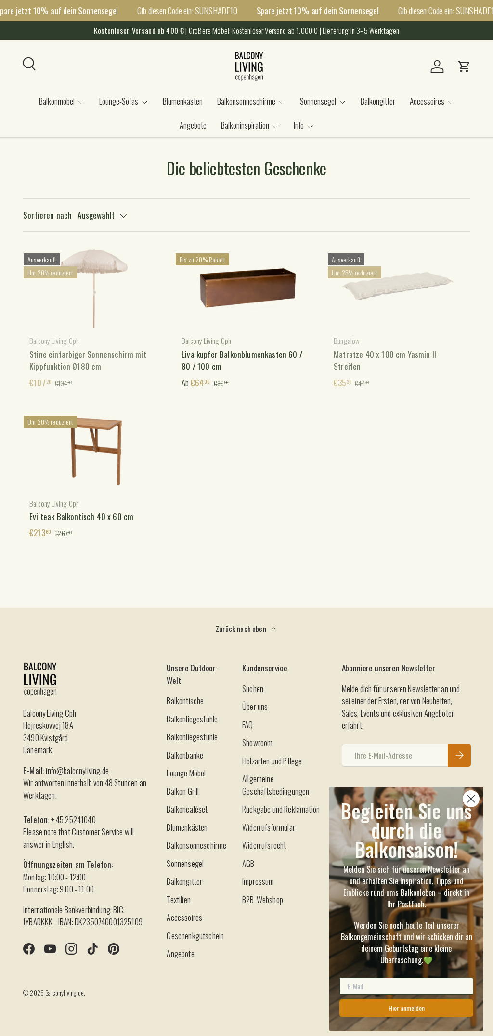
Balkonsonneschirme (196, 845)
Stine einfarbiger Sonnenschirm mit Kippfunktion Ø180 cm (87, 360)
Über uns (255, 706)
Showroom (257, 742)
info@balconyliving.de (77, 770)
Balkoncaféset (187, 809)
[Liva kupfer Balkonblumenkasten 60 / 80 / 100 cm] (246, 288)
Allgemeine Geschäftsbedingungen (275, 785)
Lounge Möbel (186, 773)
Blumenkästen (183, 101)
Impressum (258, 881)
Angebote (193, 125)
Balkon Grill (183, 791)
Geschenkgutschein (195, 936)
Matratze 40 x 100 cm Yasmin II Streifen (385, 360)
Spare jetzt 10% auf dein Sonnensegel (318, 10)
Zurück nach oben (242, 628)
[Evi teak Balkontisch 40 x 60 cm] (94, 450)
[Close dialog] (471, 798)
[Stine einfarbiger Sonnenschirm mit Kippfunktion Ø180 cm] (94, 288)
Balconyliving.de (64, 992)
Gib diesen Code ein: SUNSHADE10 (187, 10)
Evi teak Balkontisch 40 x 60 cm (81, 517)
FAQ (247, 725)
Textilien (179, 899)
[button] (464, 66)
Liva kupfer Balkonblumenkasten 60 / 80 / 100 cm (242, 360)
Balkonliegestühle (192, 719)
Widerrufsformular (268, 827)
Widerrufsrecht (264, 845)
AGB (248, 863)
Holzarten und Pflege (272, 761)
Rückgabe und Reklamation (281, 809)
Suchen (252, 688)
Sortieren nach (47, 215)
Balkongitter (378, 101)
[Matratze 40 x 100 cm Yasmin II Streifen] (398, 288)
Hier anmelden (407, 1008)
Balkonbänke (185, 755)
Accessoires (184, 917)
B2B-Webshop (262, 899)
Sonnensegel (185, 863)
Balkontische (185, 701)
